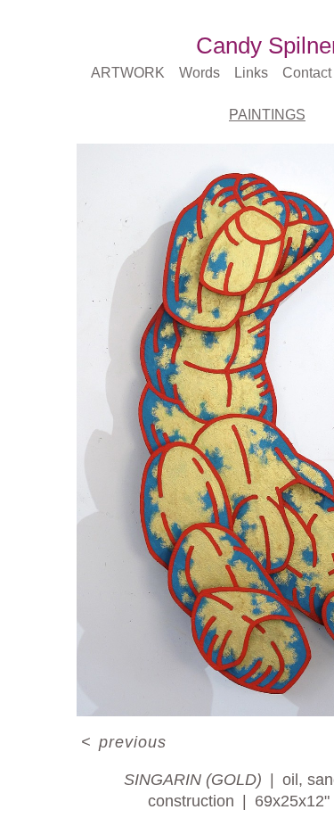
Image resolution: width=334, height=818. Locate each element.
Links (251, 72)
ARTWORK (128, 72)
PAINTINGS (267, 114)
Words (199, 72)
